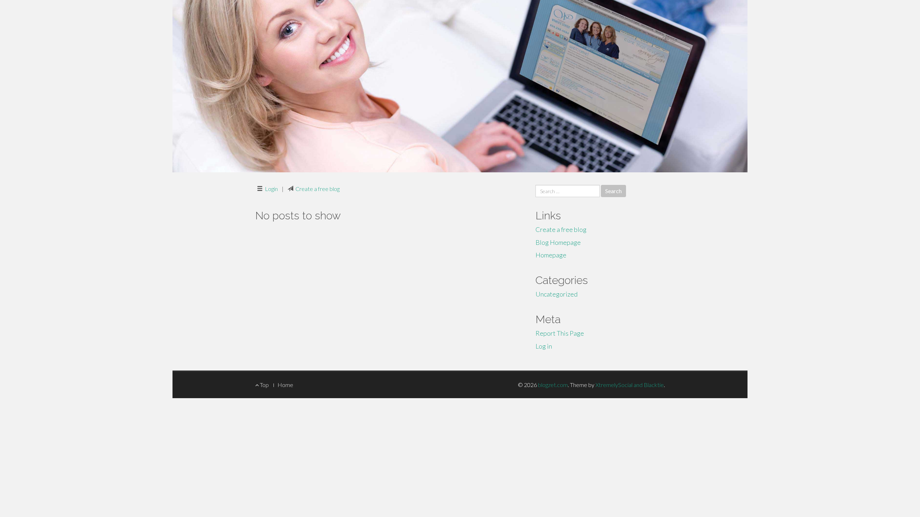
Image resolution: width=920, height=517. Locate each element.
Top (264, 384)
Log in (543, 346)
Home (285, 384)
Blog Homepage (558, 242)
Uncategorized (556, 294)
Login (271, 188)
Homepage (550, 255)
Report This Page (559, 333)
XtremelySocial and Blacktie (629, 384)
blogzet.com (553, 384)
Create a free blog (317, 188)
